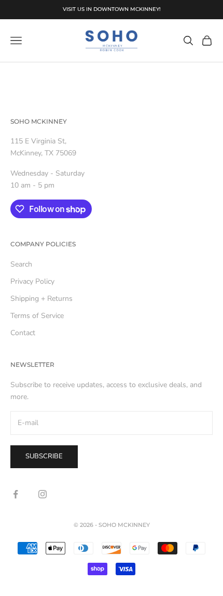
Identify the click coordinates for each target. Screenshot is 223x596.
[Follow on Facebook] (15, 494)
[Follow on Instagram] (42, 494)
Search (21, 264)
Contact (22, 333)
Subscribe (44, 456)
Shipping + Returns (41, 298)
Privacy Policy (32, 281)
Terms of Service (37, 316)
